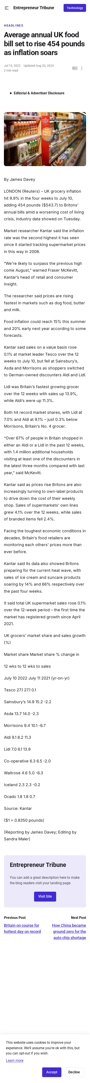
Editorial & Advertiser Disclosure (39, 93)
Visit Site (45, 896)
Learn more (14, 1060)
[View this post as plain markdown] (74, 68)
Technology (75, 8)
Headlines (14, 25)
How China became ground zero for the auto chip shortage (69, 931)
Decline (74, 1072)
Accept (51, 1072)
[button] (6, 8)
